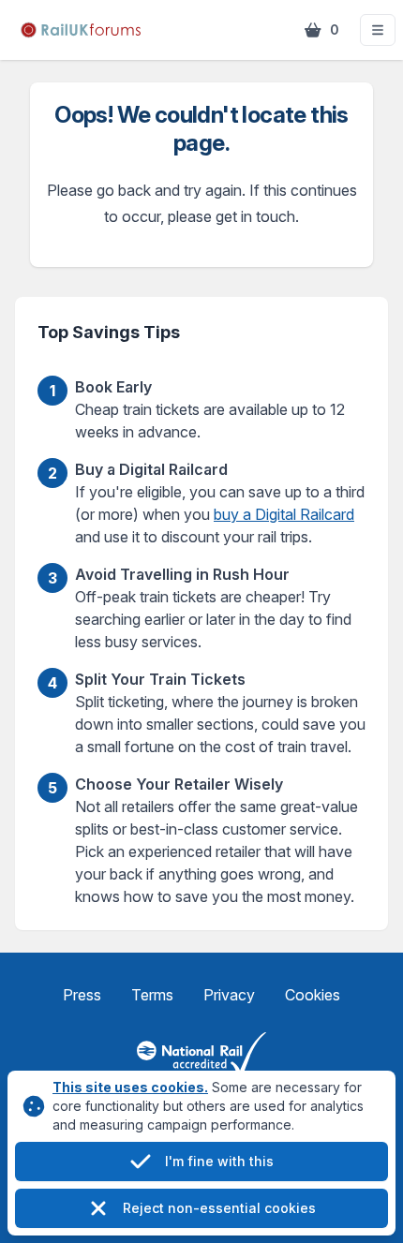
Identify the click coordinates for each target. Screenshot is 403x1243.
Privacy (229, 994)
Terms (152, 994)
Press (82, 994)
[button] (378, 30)
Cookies (312, 994)
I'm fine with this (219, 1161)
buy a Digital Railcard (284, 514)
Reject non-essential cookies (219, 1208)
